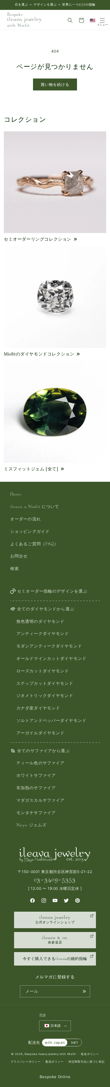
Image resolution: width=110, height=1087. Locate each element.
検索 (14, 569)
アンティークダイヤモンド (42, 634)
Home (15, 494)
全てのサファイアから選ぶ (43, 751)
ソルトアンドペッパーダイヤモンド (51, 721)
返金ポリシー (90, 1054)
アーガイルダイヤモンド (40, 733)
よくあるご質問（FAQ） (34, 544)
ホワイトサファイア (36, 775)
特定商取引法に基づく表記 (86, 1061)
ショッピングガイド (30, 532)
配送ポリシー (54, 1061)
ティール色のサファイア (40, 763)
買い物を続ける (55, 84)
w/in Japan (55, 1042)
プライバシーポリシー (25, 1061)
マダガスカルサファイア (40, 800)
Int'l (74, 1042)
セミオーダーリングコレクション (37, 239)
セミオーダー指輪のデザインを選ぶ (52, 591)
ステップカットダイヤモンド (44, 683)
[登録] (84, 991)
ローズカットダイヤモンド (42, 671)
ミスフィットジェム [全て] (31, 469)
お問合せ (19, 556)
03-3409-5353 (55, 879)
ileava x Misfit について (34, 507)
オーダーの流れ (25, 519)
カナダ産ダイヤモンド (38, 708)
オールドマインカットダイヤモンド (51, 659)
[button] (70, 20)
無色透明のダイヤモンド (40, 621)
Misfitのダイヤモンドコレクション (39, 354)
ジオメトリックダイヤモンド (44, 696)
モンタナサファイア (36, 813)
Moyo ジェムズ (31, 825)
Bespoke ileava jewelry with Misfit (50, 1053)
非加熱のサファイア (36, 788)
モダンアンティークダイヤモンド (49, 646)
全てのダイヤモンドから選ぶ (45, 609)
